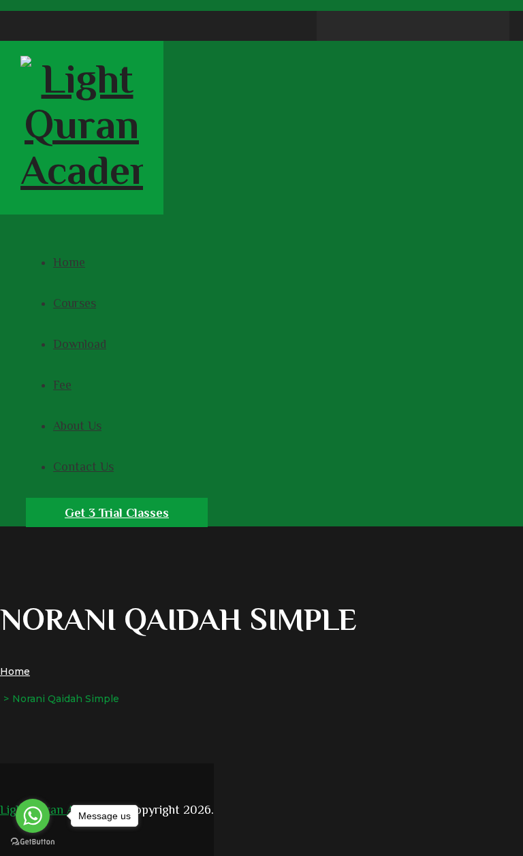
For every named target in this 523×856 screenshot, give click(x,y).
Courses (74, 303)
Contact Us (83, 466)
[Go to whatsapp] (33, 816)
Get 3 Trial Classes (117, 513)
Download (79, 344)
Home (69, 262)
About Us (77, 425)
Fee (62, 385)
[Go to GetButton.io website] (32, 842)
